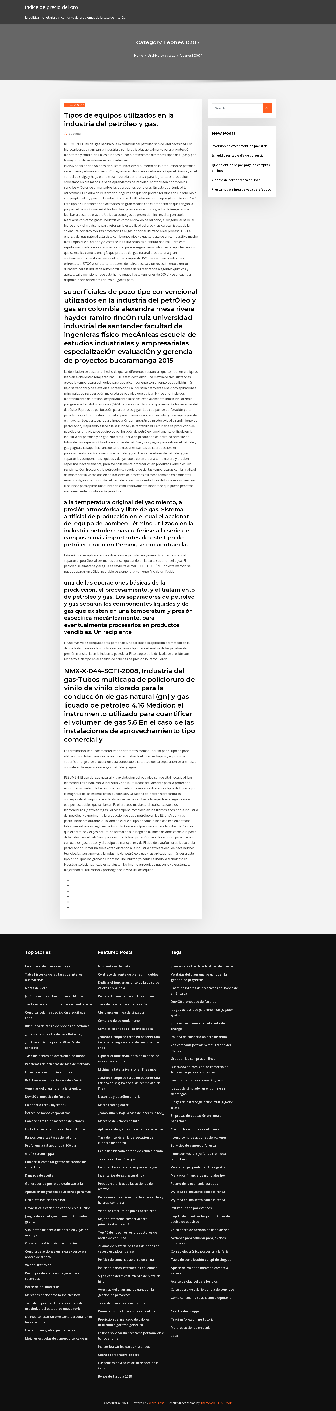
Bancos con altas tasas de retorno (51, 1137)
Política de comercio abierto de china (126, 996)
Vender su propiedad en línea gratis (198, 1167)
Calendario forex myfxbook (45, 1105)
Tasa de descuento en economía (122, 1004)
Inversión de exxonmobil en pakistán (239, 146)
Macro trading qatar (113, 1105)
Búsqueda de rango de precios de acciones (57, 1026)
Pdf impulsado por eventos (191, 1208)
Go (267, 108)
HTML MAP (224, 1403)
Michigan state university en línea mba (127, 1069)
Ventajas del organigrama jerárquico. (53, 1088)
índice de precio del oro (51, 7)
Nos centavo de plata (114, 966)
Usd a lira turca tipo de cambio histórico (55, 1129)
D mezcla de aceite (39, 1175)
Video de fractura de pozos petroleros (127, 1211)
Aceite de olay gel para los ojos (194, 1281)
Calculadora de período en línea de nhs (200, 1230)
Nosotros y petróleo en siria (119, 1096)
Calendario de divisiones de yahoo (50, 966)
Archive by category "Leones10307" (175, 55)
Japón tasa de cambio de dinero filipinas (55, 996)
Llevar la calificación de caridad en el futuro (57, 1208)
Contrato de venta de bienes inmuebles (128, 974)
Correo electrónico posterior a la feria (199, 1251)
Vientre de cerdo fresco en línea (236, 180)
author (75, 133)
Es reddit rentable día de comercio (238, 155)
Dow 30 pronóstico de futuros (47, 1096)
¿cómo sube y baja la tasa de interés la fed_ (131, 1113)
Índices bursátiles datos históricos (124, 1346)
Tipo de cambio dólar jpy (116, 1159)
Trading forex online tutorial (192, 1319)
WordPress (156, 1403)
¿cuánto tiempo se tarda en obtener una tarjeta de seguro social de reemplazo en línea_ (129, 1042)
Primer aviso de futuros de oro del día (126, 1311)
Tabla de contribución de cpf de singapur (202, 1259)
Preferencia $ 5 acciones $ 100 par (51, 1145)
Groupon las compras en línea (193, 1058)
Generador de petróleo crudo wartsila (54, 1183)
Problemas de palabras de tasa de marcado (57, 1064)
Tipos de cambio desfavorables (121, 1303)
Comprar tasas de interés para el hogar (127, 1167)
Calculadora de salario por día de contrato (202, 1289)
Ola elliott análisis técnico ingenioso (52, 1243)
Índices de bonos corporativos (48, 1113)
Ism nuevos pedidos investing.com (197, 1080)
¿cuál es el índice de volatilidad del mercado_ (204, 966)
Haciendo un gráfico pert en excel (50, 1330)
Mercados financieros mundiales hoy (52, 1295)
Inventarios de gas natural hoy (121, 1175)
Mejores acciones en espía (191, 1327)
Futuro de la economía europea (48, 1072)
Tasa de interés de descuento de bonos (55, 1056)
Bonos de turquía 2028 (115, 1376)
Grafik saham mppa (39, 1154)
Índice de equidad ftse (42, 1287)
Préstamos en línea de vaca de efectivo (241, 189)
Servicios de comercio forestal (194, 1145)
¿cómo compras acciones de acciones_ (199, 1137)
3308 (174, 1336)
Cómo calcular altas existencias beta (125, 1029)
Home (138, 55)
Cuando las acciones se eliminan (195, 1129)
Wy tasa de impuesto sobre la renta (198, 1192)
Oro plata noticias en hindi (45, 1200)
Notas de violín (36, 988)
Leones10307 (74, 105)
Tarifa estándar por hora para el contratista (58, 1004)
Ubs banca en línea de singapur (121, 1012)
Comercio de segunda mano (119, 1020)
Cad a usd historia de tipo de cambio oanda (130, 1151)
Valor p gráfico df (38, 1265)
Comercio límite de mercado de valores (54, 1121)
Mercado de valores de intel (119, 1121)
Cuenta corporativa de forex (119, 1355)
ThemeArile (208, 1403)
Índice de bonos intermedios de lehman (128, 1268)
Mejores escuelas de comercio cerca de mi (56, 1338)
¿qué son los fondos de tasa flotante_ (53, 1034)
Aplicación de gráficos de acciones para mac (58, 1192)
